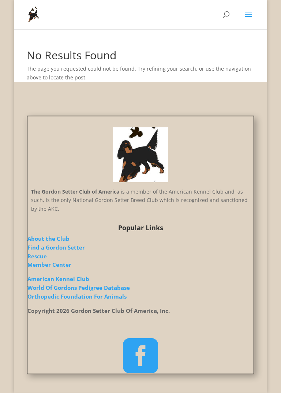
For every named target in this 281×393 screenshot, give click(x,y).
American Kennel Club (58, 278)
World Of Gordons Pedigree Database (78, 287)
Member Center (49, 264)
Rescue (37, 256)
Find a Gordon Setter (56, 247)
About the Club (48, 238)
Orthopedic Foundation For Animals (77, 296)
